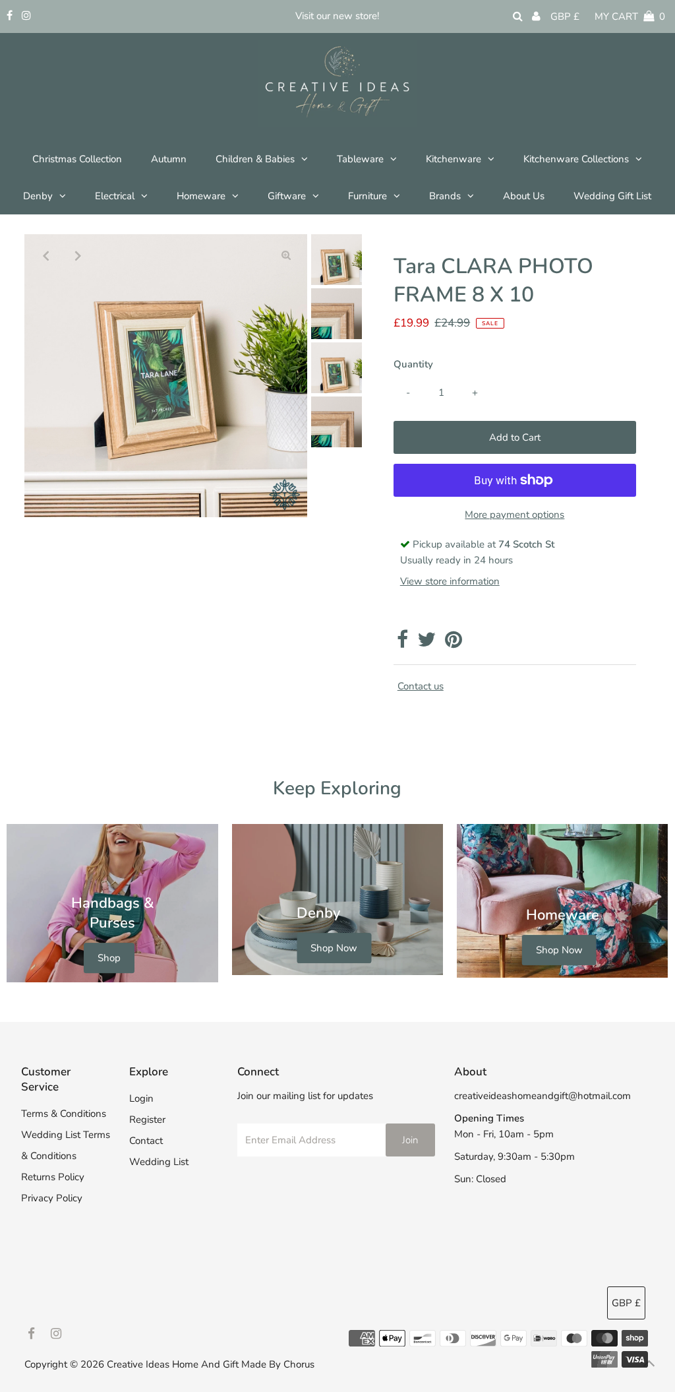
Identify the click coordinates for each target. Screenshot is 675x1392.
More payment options (514, 514)
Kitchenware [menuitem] (453, 159)
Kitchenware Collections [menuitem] (576, 159)
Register (147, 1119)
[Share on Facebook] (402, 643)
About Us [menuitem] (523, 196)
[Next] (77, 255)
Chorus (298, 1364)
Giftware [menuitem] (287, 196)
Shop (109, 958)
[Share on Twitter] (426, 643)
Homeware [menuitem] (201, 196)
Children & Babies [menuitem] (255, 159)
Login (141, 1098)
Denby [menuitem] (38, 196)
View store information (450, 581)
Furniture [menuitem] (367, 196)
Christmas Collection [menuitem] (77, 159)
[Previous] (45, 255)
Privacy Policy (51, 1198)
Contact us (420, 686)
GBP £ (564, 16)
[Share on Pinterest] (453, 643)
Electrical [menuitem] (114, 196)
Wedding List (159, 1161)
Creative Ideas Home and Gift (174, 1364)
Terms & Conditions (63, 1113)
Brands (445, 196)
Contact (146, 1140)
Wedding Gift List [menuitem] (612, 196)
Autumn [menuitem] (169, 159)
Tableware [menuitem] (360, 159)
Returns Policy (52, 1177)
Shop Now (333, 948)
